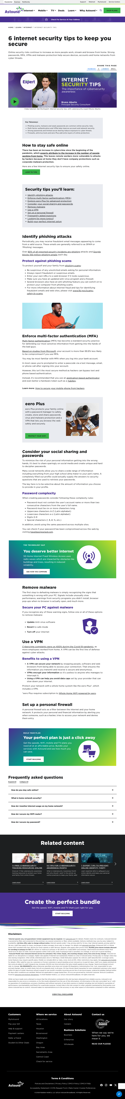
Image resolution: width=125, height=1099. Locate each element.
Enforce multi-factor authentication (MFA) (49, 198)
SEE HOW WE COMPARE (36, 572)
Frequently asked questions (42, 215)
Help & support (15, 1029)
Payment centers (16, 1033)
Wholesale (69, 1044)
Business (17, 2)
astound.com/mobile (108, 960)
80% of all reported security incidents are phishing (54, 252)
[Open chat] (119, 1094)
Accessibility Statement (39, 1088)
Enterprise (69, 1039)
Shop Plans (112, 10)
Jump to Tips (31, 172)
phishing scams (73, 265)
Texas (38, 1024)
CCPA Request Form (59, 1088)
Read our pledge (101, 1044)
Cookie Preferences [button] (87, 1088)
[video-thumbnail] (62, 90)
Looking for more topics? (41, 218)
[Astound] (14, 10)
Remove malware (36, 207)
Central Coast (42, 1057)
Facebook (92, 69)
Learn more (16, 882)
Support (83, 2)
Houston (40, 1029)
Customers (14, 1014)
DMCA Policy (73, 1083)
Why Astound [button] (88, 10)
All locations (42, 1019)
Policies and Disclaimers (44, 1083)
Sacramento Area (44, 1052)
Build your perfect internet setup (45, 221)
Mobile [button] (42, 10)
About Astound (73, 1014)
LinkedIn (105, 69)
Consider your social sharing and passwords (50, 204)
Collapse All (24, 782)
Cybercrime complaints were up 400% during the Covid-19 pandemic (58, 646)
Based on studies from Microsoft (39, 351)
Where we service (46, 1014)
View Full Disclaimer (62, 994)
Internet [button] (28, 10)
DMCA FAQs (86, 1083)
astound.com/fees (88, 945)
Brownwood (41, 1033)
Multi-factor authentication (36, 341)
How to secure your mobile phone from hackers (59, 388)
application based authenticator (83, 378)
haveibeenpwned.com (41, 532)
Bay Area (40, 1047)
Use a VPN (33, 210)
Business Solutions (75, 1030)
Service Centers (114, 2)
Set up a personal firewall (41, 212)
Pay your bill (14, 1024)
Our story (68, 1019)
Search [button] (100, 10)
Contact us (98, 1014)
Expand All (12, 782)
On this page (2, 29)
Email (113, 69)
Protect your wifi (37, 436)
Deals (61, 10)
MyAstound (102, 2)
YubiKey (72, 381)
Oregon (39, 1043)
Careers (67, 1024)
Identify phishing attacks (40, 195)
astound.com (70, 939)
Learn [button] (71, 10)
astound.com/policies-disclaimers (27, 974)
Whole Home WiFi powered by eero (77, 693)
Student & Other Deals (18, 1043)
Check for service (44, 1061)
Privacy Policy (61, 1083)
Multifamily (26, 2)
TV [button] (52, 10)
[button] (115, 864)
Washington (41, 1038)
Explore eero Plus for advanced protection (49, 201)
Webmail (92, 2)
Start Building (33, 759)
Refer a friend (14, 1038)
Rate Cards (73, 1088)
